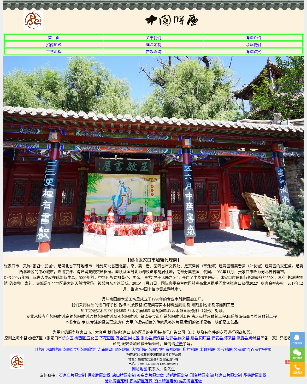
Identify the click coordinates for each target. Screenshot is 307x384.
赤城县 (254, 338)
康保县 (159, 338)
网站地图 (139, 369)
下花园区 (107, 338)
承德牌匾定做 (254, 375)
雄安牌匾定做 (190, 381)
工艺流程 (53, 52)
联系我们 (253, 45)
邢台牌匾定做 (201, 375)
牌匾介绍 (253, 38)
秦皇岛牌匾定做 (150, 375)
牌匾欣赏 (253, 52)
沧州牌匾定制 (116, 381)
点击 (179, 344)
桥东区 (67, 338)
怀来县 (230, 338)
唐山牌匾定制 (123, 375)
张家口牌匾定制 (228, 375)
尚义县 (183, 338)
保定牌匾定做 (99, 375)
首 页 (53, 38)
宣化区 (92, 338)
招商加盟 (53, 45)
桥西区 (80, 338)
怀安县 (217, 338)
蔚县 (194, 338)
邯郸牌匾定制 (177, 375)
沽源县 (171, 338)
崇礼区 (134, 338)
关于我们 (153, 38)
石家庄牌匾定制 (72, 375)
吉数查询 (153, 52)
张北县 (146, 338)
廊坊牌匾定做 (141, 381)
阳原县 (205, 338)
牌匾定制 (153, 45)
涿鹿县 (242, 338)
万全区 (121, 338)
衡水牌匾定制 (165, 381)
